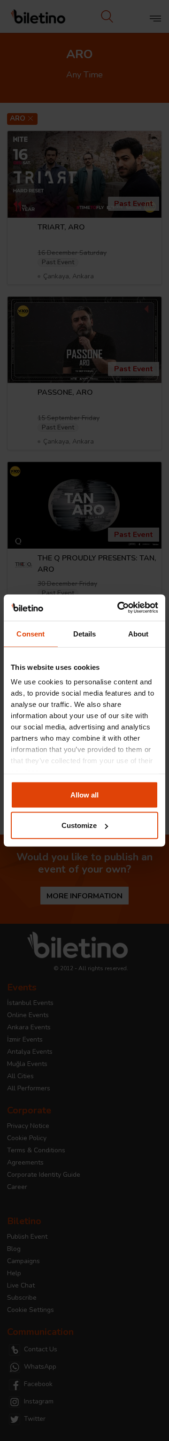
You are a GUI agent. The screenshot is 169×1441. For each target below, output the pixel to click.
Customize (79, 825)
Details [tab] (84, 633)
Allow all (84, 794)
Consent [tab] (30, 633)
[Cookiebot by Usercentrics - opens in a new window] (119, 608)
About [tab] (138, 633)
